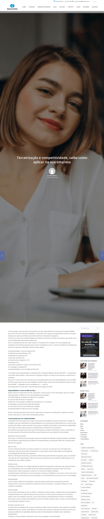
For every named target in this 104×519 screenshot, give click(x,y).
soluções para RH (85, 511)
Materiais (86, 7)
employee (91, 460)
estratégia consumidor (86, 463)
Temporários (83, 434)
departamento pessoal (86, 457)
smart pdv (94, 508)
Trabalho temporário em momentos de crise (93, 382)
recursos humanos (85, 496)
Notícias (62, 7)
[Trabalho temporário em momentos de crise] (83, 384)
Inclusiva (95, 7)
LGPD (95, 475)
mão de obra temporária (92, 478)
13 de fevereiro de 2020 (52, 177)
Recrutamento (83, 432)
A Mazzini (32, 7)
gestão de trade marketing (87, 472)
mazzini (82, 478)
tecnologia (83, 514)
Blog (55, 7)
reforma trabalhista (85, 502)
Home (24, 7)
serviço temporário (85, 508)
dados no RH (84, 454)
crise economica (94, 450)
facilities (83, 469)
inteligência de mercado (86, 475)
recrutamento (84, 490)
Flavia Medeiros (53, 175)
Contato (70, 7)
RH (93, 502)
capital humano (84, 450)
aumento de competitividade (87, 447)
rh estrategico (84, 505)
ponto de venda (88, 484)
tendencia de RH (92, 514)
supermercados (94, 511)
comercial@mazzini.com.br (83, 1)
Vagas (78, 7)
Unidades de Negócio (44, 7)
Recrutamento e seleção (86, 493)
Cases (81, 428)
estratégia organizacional (86, 466)
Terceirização (83, 437)
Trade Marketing (84, 439)
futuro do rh (90, 469)
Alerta (81, 424)
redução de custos (85, 499)
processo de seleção (85, 487)
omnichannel (84, 481)
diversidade (83, 460)
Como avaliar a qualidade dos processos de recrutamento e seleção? (91, 366)
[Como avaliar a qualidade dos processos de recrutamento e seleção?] (83, 366)
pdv (82, 484)
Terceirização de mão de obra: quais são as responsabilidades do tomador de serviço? (93, 375)
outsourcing (92, 481)
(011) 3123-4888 (70, 1)
